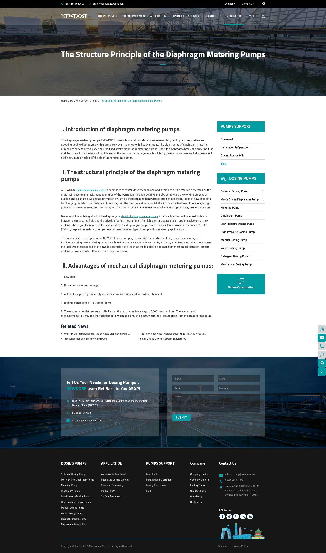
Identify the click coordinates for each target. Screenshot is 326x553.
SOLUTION (211, 16)
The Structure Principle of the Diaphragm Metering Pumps (131, 100)
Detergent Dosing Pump (235, 256)
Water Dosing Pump (233, 248)
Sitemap (222, 546)
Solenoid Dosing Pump (234, 191)
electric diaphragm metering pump (139, 216)
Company (230, 3)
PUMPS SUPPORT (233, 16)
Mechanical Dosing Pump (236, 264)
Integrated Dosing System (115, 479)
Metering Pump (230, 207)
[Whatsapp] (322, 363)
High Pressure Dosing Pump (238, 232)
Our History (196, 496)
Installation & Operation (235, 147)
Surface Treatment (111, 496)
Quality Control (198, 491)
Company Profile (199, 474)
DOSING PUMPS (107, 16)
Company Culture (199, 479)
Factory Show (197, 485)
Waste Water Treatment (113, 474)
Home (64, 100)
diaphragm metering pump (91, 190)
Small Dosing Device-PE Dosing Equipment (163, 338)
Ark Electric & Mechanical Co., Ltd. (93, 546)
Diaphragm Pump (231, 215)
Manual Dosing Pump (234, 240)
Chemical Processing (112, 485)
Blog (94, 100)
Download (227, 139)
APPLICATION (158, 16)
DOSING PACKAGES (133, 16)
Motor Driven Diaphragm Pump (240, 199)
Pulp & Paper (108, 491)
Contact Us (248, 3)
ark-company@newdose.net (108, 3)
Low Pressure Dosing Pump (237, 223)
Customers (196, 502)
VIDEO (252, 16)
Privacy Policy (240, 546)
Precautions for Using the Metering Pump (85, 338)
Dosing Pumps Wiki (232, 155)
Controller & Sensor (185, 16)
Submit (181, 417)
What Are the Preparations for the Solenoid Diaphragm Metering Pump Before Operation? (97, 333)
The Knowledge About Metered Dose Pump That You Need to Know (173, 333)
